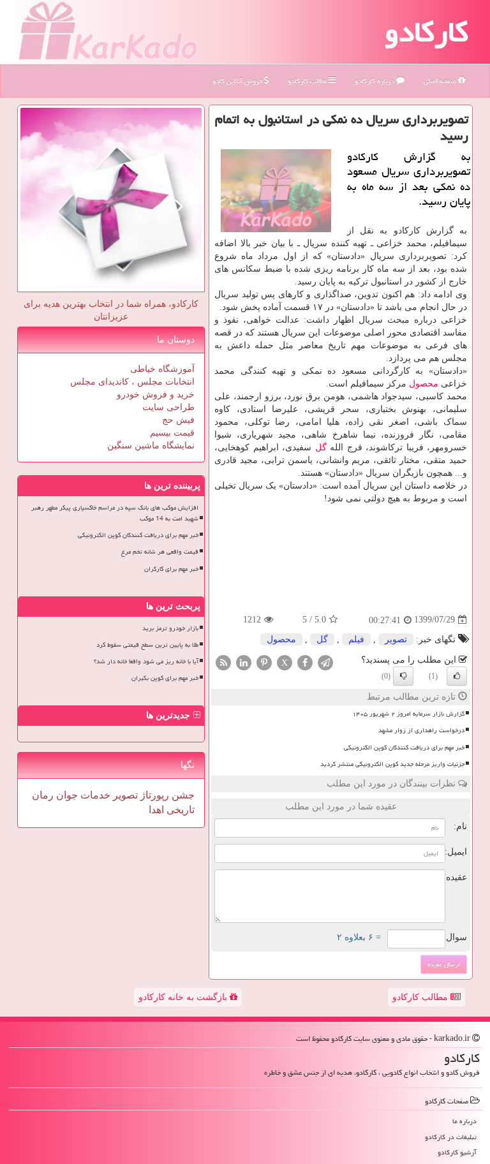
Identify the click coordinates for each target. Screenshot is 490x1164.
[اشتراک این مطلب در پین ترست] (264, 662)
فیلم (356, 639)
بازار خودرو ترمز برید (170, 628)
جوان (66, 795)
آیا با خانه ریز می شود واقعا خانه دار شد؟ (146, 661)
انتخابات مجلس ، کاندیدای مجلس (132, 382)
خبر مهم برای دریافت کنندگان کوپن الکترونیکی (404, 747)
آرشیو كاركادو (457, 1152)
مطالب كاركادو (308, 80)
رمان (43, 795)
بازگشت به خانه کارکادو (184, 997)
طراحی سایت (168, 407)
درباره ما (464, 1121)
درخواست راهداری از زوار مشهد (421, 730)
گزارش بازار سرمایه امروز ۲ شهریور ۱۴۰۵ (408, 713)
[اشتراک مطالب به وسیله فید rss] (223, 662)
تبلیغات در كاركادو (451, 1137)
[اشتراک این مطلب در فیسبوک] (305, 662)
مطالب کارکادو (421, 997)
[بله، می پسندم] (457, 676)
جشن (182, 795)
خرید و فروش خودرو (156, 394)
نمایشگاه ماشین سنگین (151, 445)
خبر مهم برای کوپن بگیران (164, 678)
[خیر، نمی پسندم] (403, 676)
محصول (423, 383)
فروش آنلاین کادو (238, 80)
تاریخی (179, 809)
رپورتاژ (153, 795)
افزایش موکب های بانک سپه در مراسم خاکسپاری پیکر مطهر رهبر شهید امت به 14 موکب (114, 513)
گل (321, 447)
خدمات (94, 795)
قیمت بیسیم (172, 433)
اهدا (156, 809)
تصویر (396, 639)
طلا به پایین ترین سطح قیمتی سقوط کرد (147, 644)
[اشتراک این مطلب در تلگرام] (325, 662)
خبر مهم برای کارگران (171, 569)
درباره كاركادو (375, 80)
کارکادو (426, 31)
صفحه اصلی (441, 80)
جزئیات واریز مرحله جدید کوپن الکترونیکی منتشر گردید (392, 764)
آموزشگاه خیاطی (162, 369)
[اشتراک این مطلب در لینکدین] (244, 662)
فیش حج (178, 420)
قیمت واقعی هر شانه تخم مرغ (159, 551)
